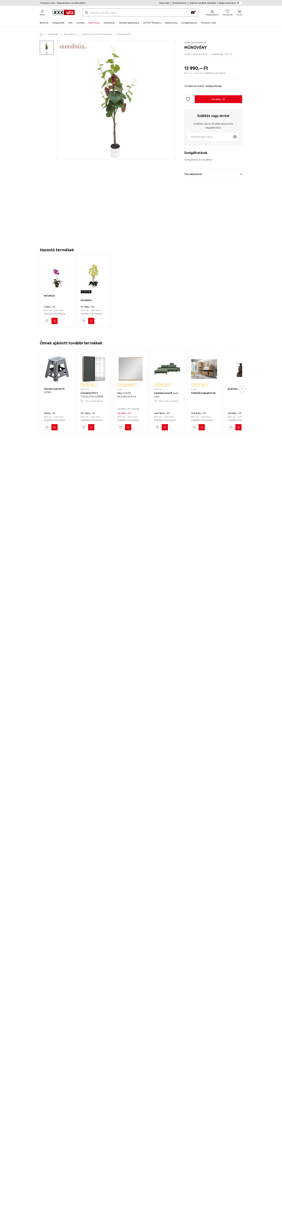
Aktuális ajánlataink (129, 22)
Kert (70, 22)
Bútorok (44, 22)
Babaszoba (171, 22)
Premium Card (208, 22)
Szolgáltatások (189, 22)
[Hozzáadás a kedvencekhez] (188, 99)
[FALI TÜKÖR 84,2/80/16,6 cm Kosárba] (128, 427)
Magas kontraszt (227, 3)
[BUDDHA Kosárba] (238, 427)
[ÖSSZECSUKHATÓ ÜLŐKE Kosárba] (54, 427)
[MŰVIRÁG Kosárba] (54, 321)
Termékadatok (193, 174)
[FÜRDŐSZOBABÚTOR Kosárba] (202, 427)
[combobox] (208, 136)
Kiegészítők (58, 22)
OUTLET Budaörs (152, 22)
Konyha (81, 22)
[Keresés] (86, 12)
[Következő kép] (242, 389)
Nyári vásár (94, 22)
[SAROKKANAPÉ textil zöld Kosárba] (165, 427)
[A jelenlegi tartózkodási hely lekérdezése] (234, 136)
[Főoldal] (41, 34)
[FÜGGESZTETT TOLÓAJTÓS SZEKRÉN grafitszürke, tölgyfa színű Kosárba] (91, 427)
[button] (47, 48)
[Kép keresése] (193, 12)
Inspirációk (109, 22)
